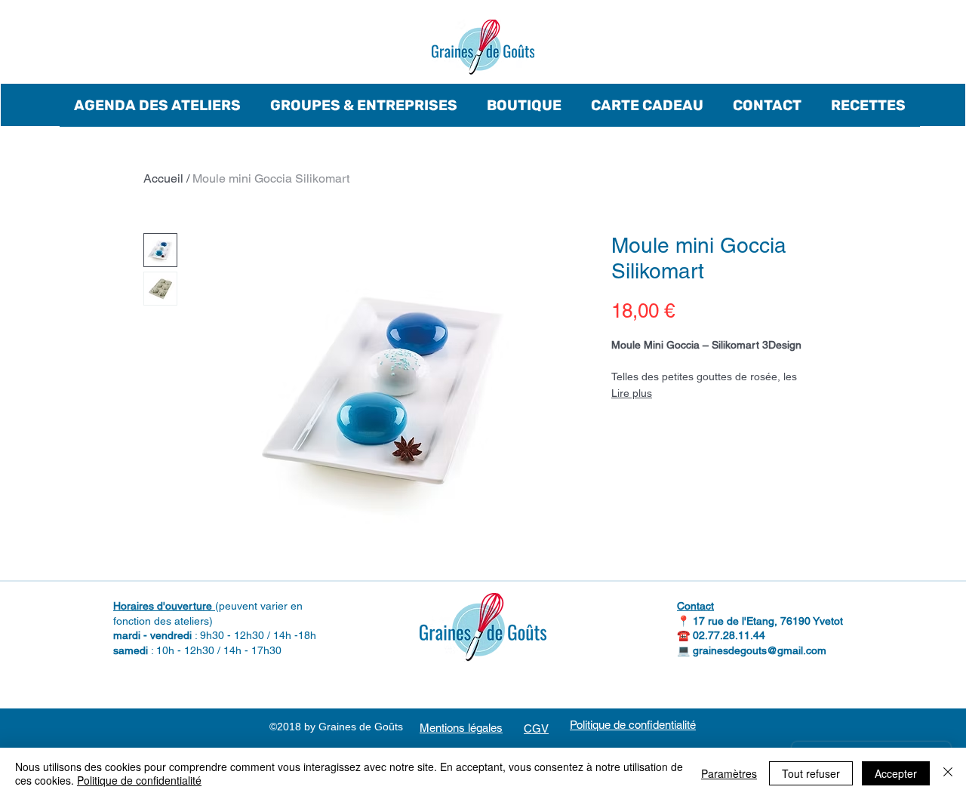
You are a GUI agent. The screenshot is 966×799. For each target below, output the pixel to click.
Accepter (896, 773)
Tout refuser (811, 773)
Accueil (163, 178)
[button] (157, 105)
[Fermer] (948, 773)
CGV (536, 728)
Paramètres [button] (729, 773)
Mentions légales (461, 727)
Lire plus (631, 393)
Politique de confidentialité (139, 780)
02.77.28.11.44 (729, 635)
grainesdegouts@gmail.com (759, 650)
